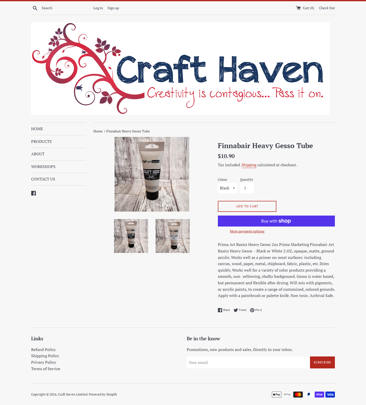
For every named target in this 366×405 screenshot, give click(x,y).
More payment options (247, 231)
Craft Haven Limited (72, 394)
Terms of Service (45, 368)
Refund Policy (43, 349)
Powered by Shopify (103, 394)
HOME (37, 128)
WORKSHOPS (43, 166)
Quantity (246, 179)
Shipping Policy (45, 355)
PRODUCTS (41, 141)
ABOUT (38, 154)
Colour (222, 179)
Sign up (113, 7)
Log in (98, 7)
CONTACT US (43, 179)
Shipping (249, 164)
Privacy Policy (43, 362)
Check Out (327, 7)
